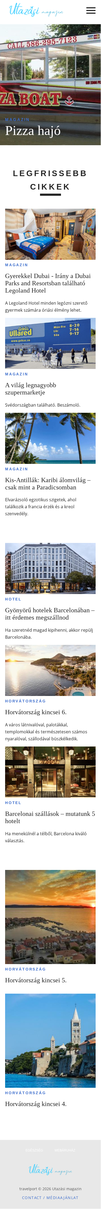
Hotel (13, 599)
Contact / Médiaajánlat (50, 1197)
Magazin (17, 119)
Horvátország (25, 701)
